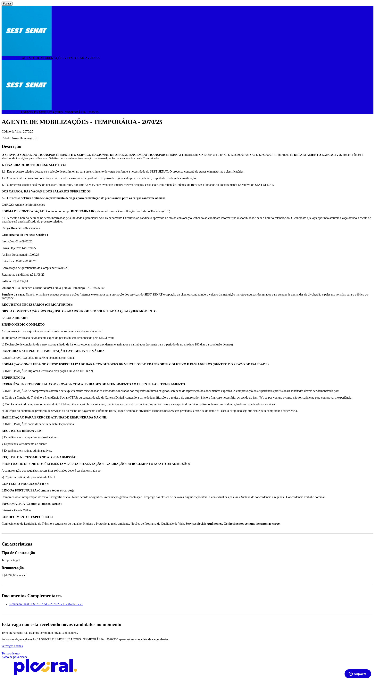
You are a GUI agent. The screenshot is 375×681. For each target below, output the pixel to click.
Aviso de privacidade (15, 657)
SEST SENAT (11, 58)
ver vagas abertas (12, 646)
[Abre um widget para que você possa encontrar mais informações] (357, 674)
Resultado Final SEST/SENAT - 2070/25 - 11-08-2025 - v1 (46, 604)
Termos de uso (11, 653)
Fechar (7, 3)
